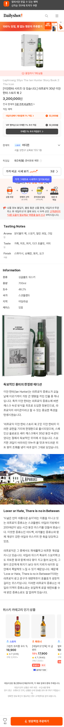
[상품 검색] (46, 16)
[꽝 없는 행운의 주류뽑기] (32, 26)
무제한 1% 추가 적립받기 (30, 131)
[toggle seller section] (59, 145)
